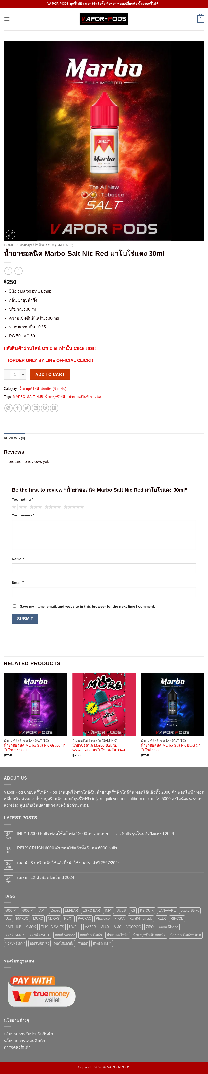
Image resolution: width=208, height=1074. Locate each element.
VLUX (105, 927)
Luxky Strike (190, 910)
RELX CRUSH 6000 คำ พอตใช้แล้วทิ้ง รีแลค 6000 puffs (67, 848)
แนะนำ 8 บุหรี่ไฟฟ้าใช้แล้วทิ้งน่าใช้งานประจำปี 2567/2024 (68, 863)
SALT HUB (35, 397)
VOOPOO (133, 927)
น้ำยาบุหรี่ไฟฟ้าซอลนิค (85, 397)
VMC (118, 927)
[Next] (204, 719)
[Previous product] (18, 271)
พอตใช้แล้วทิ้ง (63, 943)
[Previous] (4, 719)
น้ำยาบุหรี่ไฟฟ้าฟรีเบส (185, 935)
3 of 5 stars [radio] (35, 507)
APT (42, 910)
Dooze (55, 910)
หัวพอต (83, 943)
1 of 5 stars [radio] (13, 507)
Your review (23, 515)
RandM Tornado (140, 918)
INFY (108, 910)
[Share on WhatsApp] (8, 408)
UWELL (74, 927)
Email (18, 582)
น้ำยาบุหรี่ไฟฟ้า (56, 397)
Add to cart (50, 374)
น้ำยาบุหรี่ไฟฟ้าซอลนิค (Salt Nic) (46, 245)
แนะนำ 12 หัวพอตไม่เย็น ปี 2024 (45, 877)
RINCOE (177, 918)
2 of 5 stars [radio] (22, 507)
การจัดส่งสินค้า (17, 1047)
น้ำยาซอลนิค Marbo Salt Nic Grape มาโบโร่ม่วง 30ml (35, 747)
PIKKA (119, 918)
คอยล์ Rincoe (168, 927)
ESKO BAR (91, 910)
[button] (7, 19)
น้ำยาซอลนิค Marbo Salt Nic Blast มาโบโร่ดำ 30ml (170, 747)
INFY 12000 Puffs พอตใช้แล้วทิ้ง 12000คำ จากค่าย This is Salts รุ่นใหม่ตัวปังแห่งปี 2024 (95, 833)
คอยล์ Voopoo (65, 935)
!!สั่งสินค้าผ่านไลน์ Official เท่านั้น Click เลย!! (50, 348)
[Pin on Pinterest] (45, 408)
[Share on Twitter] (27, 408)
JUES (121, 910)
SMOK (31, 927)
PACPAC (84, 918)
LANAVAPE (167, 910)
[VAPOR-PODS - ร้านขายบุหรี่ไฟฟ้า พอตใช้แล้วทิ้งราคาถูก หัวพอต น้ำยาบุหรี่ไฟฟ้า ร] (104, 19)
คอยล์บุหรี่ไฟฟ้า (91, 935)
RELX (161, 918)
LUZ (8, 918)
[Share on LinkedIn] (54, 408)
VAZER (90, 927)
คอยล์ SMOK (15, 935)
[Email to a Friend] (36, 408)
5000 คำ (11, 910)
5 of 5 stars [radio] (73, 507)
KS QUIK (147, 910)
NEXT (68, 918)
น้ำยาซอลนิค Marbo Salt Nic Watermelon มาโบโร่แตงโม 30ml (98, 747)
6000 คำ (28, 910)
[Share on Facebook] (17, 408)
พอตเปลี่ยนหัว (39, 943)
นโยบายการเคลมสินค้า (24, 1041)
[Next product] (8, 271)
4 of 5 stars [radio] (52, 507)
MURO (38, 918)
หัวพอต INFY (102, 943)
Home (9, 245)
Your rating (22, 499)
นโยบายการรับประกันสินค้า (28, 1034)
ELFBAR (71, 910)
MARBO (19, 397)
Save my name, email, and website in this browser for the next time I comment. (87, 606)
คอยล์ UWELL (39, 935)
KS (133, 910)
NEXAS (53, 918)
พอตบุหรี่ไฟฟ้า (15, 943)
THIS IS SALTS (52, 927)
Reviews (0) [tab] (14, 438)
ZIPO (150, 927)
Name (18, 559)
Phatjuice (103, 918)
